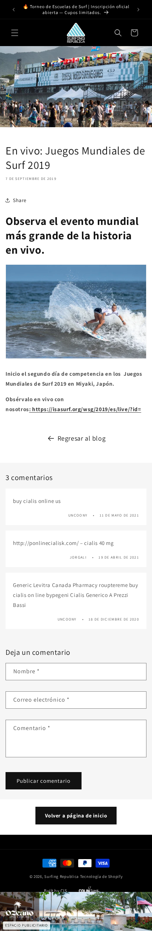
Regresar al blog (82, 438)
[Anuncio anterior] (14, 9)
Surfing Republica (61, 876)
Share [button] (20, 200)
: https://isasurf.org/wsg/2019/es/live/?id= (85, 409)
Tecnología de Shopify (101, 876)
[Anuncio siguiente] (138, 9)
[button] (15, 33)
